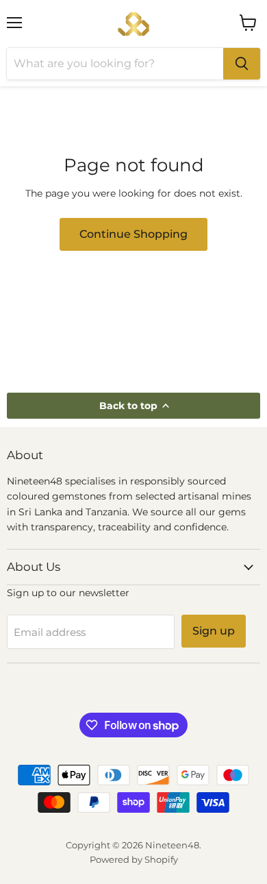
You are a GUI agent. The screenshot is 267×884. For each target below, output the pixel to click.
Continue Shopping (133, 234)
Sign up (213, 630)
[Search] (241, 63)
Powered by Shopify (134, 859)
